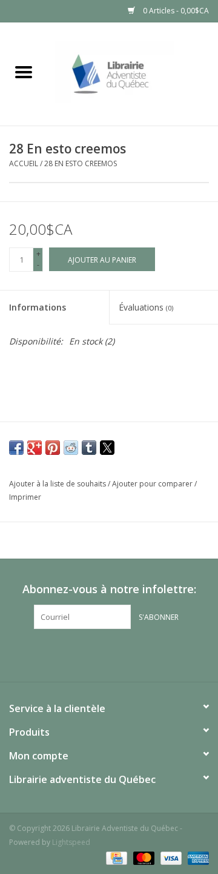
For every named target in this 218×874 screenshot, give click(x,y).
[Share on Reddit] (71, 447)
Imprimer (25, 497)
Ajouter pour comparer (153, 484)
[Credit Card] (115, 857)
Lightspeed (71, 842)
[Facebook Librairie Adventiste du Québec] (109, 654)
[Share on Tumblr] (89, 447)
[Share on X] (107, 447)
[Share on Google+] (34, 447)
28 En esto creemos (80, 163)
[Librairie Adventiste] (132, 73)
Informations (37, 307)
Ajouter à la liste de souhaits (58, 484)
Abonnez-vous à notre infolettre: (109, 589)
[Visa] (169, 857)
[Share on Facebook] (16, 447)
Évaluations (146, 307)
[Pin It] (52, 447)
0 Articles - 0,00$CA (175, 10)
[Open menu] (23, 71)
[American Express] (196, 857)
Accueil (23, 163)
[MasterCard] (142, 857)
